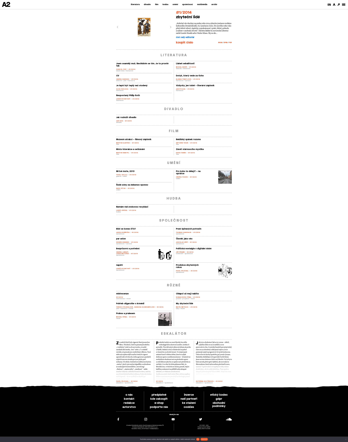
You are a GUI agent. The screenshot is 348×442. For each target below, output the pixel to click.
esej (177, 308)
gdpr (219, 399)
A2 (6, 4)
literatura (135, 4)
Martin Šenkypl (122, 153)
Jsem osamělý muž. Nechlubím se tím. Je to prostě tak (142, 64)
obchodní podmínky (218, 404)
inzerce (189, 395)
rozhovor (123, 308)
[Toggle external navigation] (343, 4)
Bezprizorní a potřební (127, 248)
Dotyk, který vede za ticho (190, 75)
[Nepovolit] (346, 439)
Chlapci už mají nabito (187, 293)
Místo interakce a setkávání (130, 149)
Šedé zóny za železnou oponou (132, 185)
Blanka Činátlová (183, 79)
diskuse (179, 68)
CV (117, 75)
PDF (230, 42)
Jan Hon (119, 121)
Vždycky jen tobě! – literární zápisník (195, 85)
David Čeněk (181, 153)
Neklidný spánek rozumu (188, 139)
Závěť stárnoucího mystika (190, 149)
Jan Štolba (180, 89)
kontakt (129, 399)
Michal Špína (121, 317)
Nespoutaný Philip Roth (128, 95)
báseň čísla (120, 71)
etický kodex (219, 395)
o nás (129, 395)
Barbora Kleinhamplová (144, 307)
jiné (124, 81)
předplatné (159, 395)
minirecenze (122, 293)
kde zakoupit (159, 399)
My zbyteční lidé (184, 303)
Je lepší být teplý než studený (131, 85)
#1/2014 (184, 12)
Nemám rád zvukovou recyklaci (132, 207)
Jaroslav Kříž (182, 242)
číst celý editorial (185, 37)
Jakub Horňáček (123, 232)
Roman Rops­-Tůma (183, 297)
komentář (179, 253)
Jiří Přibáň (180, 252)
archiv (214, 4)
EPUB (225, 42)
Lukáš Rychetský (123, 99)
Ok (198, 439)
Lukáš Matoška (122, 253)
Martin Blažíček (123, 143)
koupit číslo (184, 42)
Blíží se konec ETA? (126, 229)
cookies (189, 407)
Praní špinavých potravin (188, 229)
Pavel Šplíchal (182, 271)
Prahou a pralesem (125, 313)
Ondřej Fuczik (182, 177)
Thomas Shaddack (183, 232)
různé (128, 299)
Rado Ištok (121, 188)
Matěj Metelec (182, 307)
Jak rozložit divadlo (126, 117)
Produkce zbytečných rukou (187, 266)
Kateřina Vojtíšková (205, 381)
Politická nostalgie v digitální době (193, 248)
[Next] (168, 27)
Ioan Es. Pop (121, 69)
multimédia (202, 4)
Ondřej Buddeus (122, 79)
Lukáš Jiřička (121, 210)
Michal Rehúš (181, 67)
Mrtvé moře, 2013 (125, 171)
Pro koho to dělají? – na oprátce (188, 172)
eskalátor (119, 383)
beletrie (119, 81)
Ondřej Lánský (122, 252)
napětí (119, 265)
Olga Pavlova (122, 89)
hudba (165, 4)
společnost (187, 4)
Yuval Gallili (121, 175)
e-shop (159, 403)
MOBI (220, 42)
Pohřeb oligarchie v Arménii (130, 303)
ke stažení (189, 403)
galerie (118, 176)
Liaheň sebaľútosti (185, 63)
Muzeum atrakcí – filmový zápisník (133, 139)
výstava (188, 81)
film (156, 4)
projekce (185, 299)
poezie (178, 299)
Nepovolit (204, 439)
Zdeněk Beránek (122, 242)
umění (175, 4)
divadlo (147, 4)
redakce (129, 403)
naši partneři (189, 399)
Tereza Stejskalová (124, 307)
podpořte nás (159, 407)
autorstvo (129, 407)
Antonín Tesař (182, 143)
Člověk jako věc (184, 238)
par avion (121, 238)
